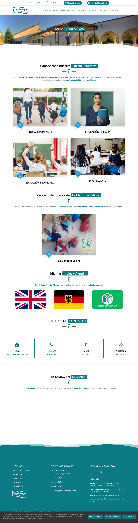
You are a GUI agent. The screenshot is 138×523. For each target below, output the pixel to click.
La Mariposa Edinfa (63, 207)
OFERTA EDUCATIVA (22, 474)
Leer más (47, 518)
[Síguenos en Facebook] (93, 472)
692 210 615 (53, 3)
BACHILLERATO (97, 180)
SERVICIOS (18, 478)
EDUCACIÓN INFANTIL (40, 132)
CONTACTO (19, 486)
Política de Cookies (60, 511)
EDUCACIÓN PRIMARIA (97, 132)
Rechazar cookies (112, 516)
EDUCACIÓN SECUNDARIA (40, 182)
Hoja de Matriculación (99, 3)
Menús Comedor (74, 3)
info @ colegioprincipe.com (17, 354)
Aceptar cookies (95, 516)
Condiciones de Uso (29, 511)
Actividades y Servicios (87, 10)
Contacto (115, 10)
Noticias (103, 10)
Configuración (129, 516)
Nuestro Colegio (51, 10)
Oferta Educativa (67, 10)
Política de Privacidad (45, 511)
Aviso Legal (17, 511)
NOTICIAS (18, 482)
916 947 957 (36, 3)
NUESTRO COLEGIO (22, 470)
